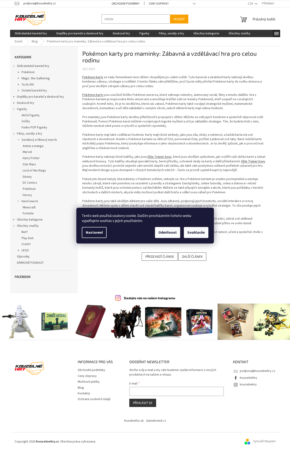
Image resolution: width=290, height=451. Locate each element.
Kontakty (84, 393)
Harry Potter (31, 158)
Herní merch (30, 201)
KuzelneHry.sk (134, 420)
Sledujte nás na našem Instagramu (149, 298)
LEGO (25, 250)
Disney (27, 176)
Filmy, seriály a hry (29, 133)
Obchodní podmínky (126, 4)
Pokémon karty (92, 77)
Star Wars (29, 164)
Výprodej (23, 256)
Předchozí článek (159, 256)
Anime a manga (33, 146)
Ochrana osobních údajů (94, 399)
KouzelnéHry (248, 378)
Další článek (192, 256)
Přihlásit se (142, 403)
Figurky (22, 109)
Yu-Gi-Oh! (28, 84)
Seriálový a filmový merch (39, 140)
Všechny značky (28, 226)
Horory (27, 195)
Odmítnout (167, 232)
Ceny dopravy (159, 4)
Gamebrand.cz (156, 420)
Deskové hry (25, 103)
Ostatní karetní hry (34, 90)
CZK (251, 4)
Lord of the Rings (34, 170)
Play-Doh (27, 238)
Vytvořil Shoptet (264, 441)
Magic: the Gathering (36, 78)
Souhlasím (196, 232)
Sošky (26, 121)
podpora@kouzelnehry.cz (257, 371)
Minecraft (29, 207)
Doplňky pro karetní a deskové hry (40, 96)
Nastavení (94, 232)
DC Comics (30, 182)
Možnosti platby (89, 381)
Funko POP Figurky (34, 127)
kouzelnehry (248, 384)
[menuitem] (31, 33)
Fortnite (28, 213)
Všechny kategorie (30, 219)
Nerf (25, 232)
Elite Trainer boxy (159, 157)
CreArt (26, 244)
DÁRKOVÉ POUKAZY (30, 262)
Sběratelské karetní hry (33, 66)
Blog (81, 387)
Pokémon (28, 72)
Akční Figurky (31, 115)
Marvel (27, 152)
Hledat (179, 19)
